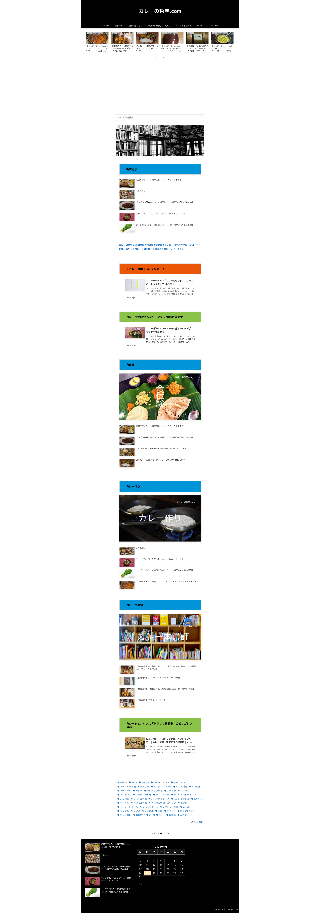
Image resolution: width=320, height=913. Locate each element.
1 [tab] (156, 57)
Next (237, 42)
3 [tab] (163, 57)
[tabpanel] (97, 42)
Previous (83, 42)
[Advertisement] (160, 75)
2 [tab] (160, 57)
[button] (201, 117)
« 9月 (140, 884)
